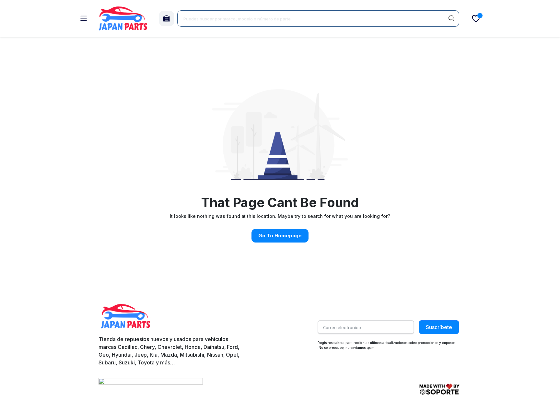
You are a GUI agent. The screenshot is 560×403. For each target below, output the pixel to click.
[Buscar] (451, 18)
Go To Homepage (280, 235)
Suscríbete (439, 327)
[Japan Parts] (122, 18)
